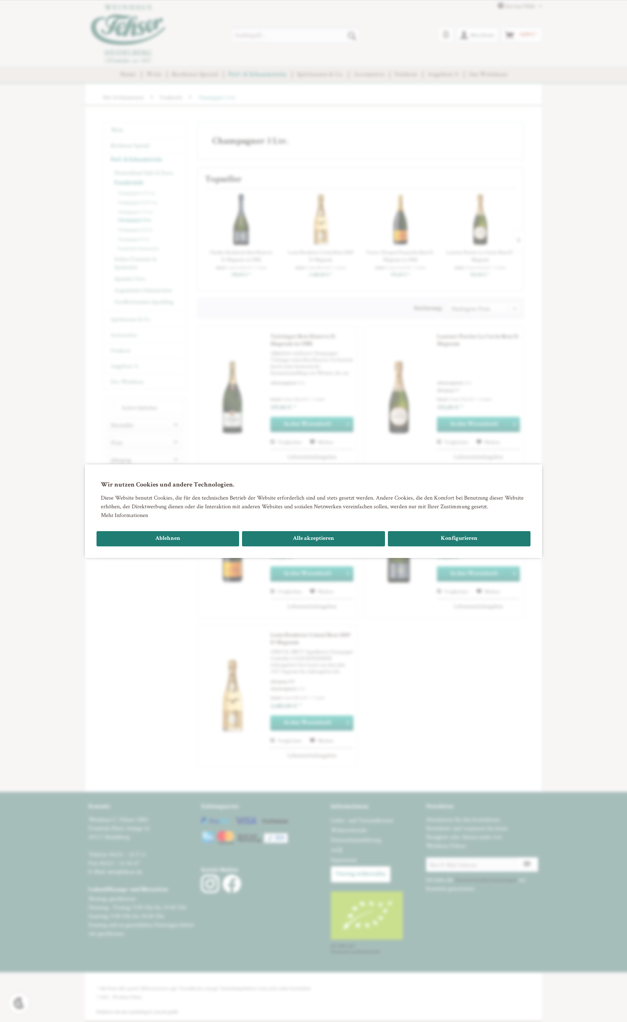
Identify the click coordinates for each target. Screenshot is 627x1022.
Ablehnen (167, 539)
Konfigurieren (459, 539)
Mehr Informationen (124, 515)
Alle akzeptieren (313, 539)
